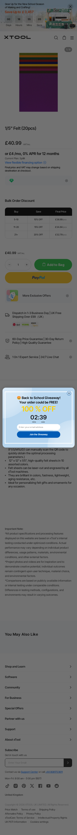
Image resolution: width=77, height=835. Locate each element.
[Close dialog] (69, 393)
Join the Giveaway (38, 434)
